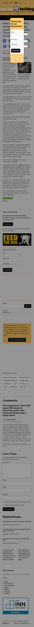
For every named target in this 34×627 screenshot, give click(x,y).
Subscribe (15, 50)
